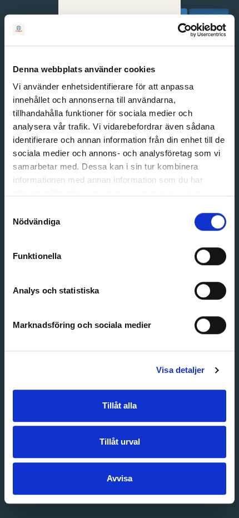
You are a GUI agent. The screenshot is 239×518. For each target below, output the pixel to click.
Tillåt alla (119, 405)
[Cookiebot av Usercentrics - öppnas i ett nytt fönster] (177, 30)
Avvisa (119, 478)
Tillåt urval (119, 441)
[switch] (210, 256)
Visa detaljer (180, 370)
